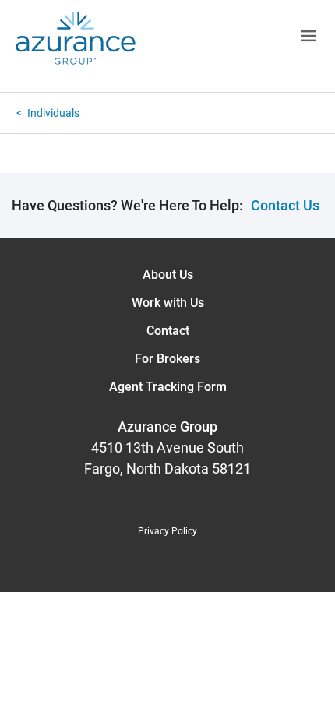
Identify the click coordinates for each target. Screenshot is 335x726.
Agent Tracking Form (168, 386)
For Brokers (167, 358)
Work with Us (168, 302)
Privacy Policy (167, 531)
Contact (167, 330)
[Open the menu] (235, 38)
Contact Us (285, 205)
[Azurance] (76, 38)
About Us (168, 274)
